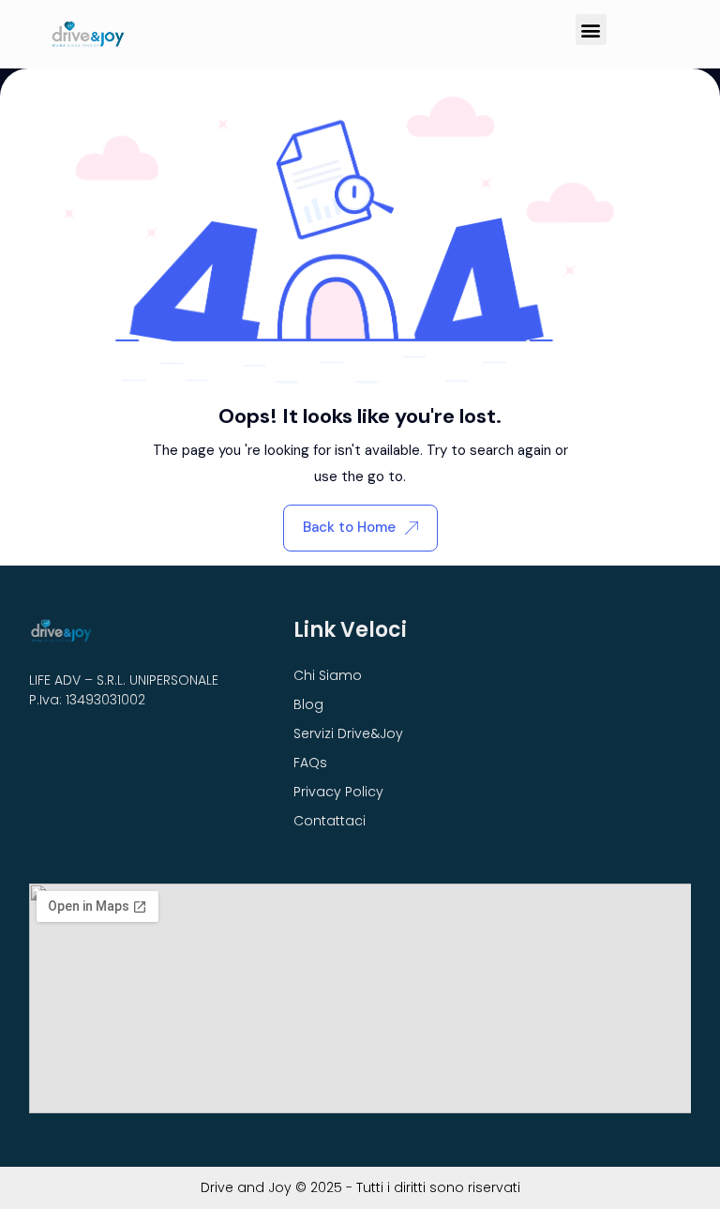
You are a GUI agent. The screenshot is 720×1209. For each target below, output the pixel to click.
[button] (591, 29)
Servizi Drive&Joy (348, 733)
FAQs (310, 762)
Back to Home (349, 527)
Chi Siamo (327, 675)
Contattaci (329, 820)
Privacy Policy (338, 791)
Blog (308, 704)
